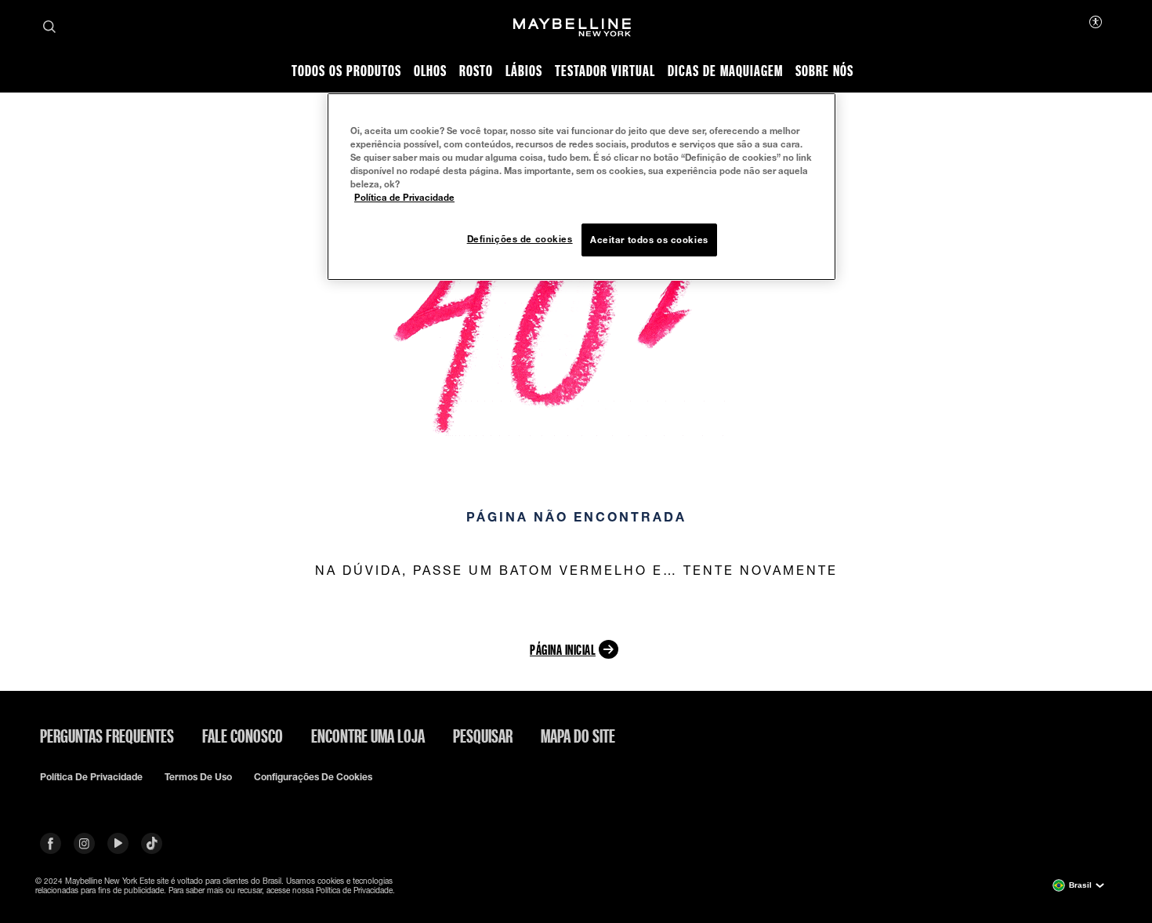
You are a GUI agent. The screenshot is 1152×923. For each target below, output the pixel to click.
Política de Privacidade (404, 197)
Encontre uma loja (368, 735)
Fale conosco (242, 735)
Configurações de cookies (313, 777)
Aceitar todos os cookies (649, 239)
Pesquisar (483, 735)
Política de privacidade (91, 777)
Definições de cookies (520, 239)
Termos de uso (198, 777)
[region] (581, 187)
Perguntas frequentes (107, 735)
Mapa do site (578, 735)
